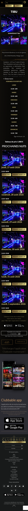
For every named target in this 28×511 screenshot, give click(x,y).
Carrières (14, 472)
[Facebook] (11, 486)
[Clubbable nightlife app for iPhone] (8, 326)
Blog (14, 454)
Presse (14, 462)
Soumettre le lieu (14, 475)
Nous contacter (14, 471)
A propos (14, 469)
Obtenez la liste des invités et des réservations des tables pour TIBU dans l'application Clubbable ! (14, 319)
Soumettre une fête (14, 479)
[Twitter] (15, 486)
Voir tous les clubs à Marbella (14, 336)
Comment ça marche (14, 457)
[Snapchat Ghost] (23, 486)
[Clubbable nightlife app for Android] (20, 326)
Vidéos (14, 456)
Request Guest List (19, 174)
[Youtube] (8, 486)
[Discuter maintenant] (25, 3)
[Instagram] (4, 486)
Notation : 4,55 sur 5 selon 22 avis (13, 62)
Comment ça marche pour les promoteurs (14, 459)
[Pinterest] (15, 490)
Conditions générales (10, 502)
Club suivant (20, 341)
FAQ (14, 464)
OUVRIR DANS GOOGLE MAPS (21, 59)
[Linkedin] (11, 490)
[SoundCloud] (19, 486)
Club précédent (7, 342)
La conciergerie (14, 474)
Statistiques (14, 477)
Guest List (18, 5)
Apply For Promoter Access (14, 460)
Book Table (9, 5)
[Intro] (14, 506)
